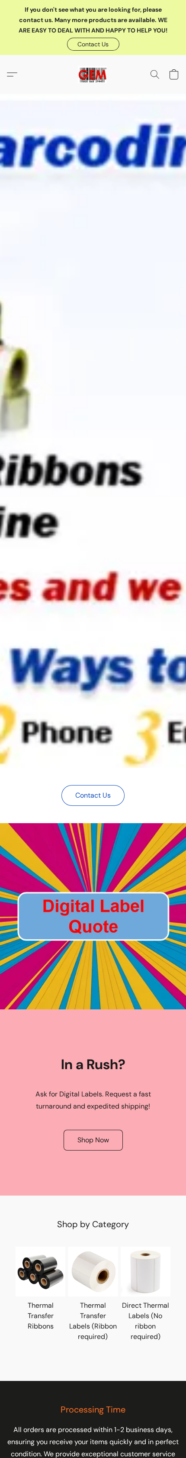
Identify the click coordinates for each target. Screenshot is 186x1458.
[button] (93, 44)
